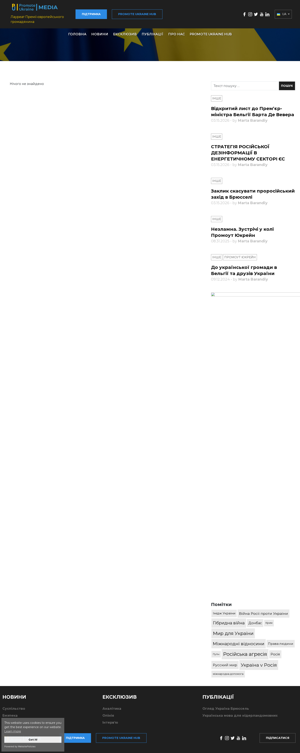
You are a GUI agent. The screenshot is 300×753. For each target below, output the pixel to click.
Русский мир (225, 665)
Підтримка (91, 14)
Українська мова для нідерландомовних (240, 715)
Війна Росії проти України (263, 613)
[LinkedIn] (267, 14)
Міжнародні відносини (238, 643)
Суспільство (13, 709)
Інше (216, 98)
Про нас (176, 34)
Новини (99, 34)
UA (284, 14)
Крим (269, 622)
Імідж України (224, 613)
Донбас (255, 623)
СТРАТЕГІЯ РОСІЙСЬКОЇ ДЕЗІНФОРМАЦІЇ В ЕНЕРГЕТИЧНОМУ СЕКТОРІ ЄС (248, 153)
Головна (77, 34)
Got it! (33, 739)
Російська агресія (245, 654)
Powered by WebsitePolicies (20, 746)
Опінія (108, 715)
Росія (275, 654)
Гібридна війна (229, 622)
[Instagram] (250, 14)
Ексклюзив (125, 34)
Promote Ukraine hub (137, 14)
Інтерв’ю (110, 722)
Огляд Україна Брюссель (225, 709)
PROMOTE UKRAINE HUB (211, 34)
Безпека (10, 715)
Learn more (12, 731)
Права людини (280, 644)
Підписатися (277, 738)
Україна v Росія (259, 665)
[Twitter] (256, 14)
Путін (216, 654)
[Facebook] (244, 14)
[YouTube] (262, 14)
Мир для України (233, 633)
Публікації (152, 34)
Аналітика (111, 709)
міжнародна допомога (228, 673)
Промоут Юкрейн (240, 257)
